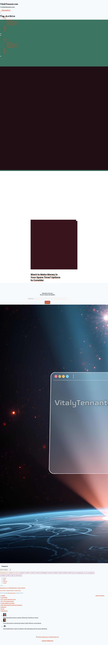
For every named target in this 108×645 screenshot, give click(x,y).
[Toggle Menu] (0, 35)
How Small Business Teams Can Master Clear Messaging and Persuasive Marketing (25, 629)
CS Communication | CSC (11, 24)
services (50, 573)
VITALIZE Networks (12, 588)
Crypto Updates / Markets (11, 23)
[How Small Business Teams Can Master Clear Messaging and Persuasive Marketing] (4, 627)
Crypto (4, 18)
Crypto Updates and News (8, 603)
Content (4, 39)
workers (33, 573)
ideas (70, 573)
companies (11, 573)
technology (43, 573)
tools (74, 573)
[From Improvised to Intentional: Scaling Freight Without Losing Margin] (4, 621)
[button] (5, 10)
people (27, 573)
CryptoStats (8, 20)
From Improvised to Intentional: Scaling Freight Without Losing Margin (22, 623)
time (17, 573)
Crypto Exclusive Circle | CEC (12, 21)
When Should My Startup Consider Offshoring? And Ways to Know (20, 618)
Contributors (4, 611)
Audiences (3, 607)
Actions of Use (18, 590)
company (22, 573)
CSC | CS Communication (7, 601)
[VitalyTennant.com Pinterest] (3, 585)
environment (18, 575)
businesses (3, 573)
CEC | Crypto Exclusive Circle (8, 599)
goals (60, 573)
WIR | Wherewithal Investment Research (11, 605)
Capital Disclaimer (10, 590)
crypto (12, 575)
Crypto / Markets (21, 588)
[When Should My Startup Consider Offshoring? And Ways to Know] (4, 616)
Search (4, 31)
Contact (4, 29)
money (37, 573)
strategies (3, 575)
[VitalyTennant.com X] (2, 585)
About (4, 26)
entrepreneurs (80, 573)
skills (8, 575)
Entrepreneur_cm (4, 588)
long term (91, 573)
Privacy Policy (3, 590)
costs (86, 573)
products (55, 573)
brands (65, 573)
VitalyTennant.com (11, 593)
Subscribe (5, 28)
